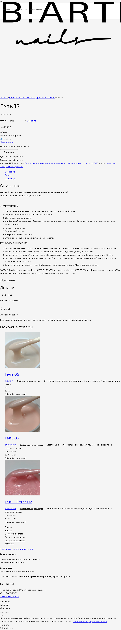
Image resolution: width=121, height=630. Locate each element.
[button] (11, 157)
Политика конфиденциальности (16, 549)
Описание (10, 172)
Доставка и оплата (14, 534)
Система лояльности (15, 537)
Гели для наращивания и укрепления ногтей (32, 97)
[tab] (63, 172)
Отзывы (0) (10, 178)
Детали (8, 175)
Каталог (8, 530)
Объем (3, 121)
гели (108, 163)
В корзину (9, 152)
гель (114, 163)
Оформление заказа (15, 540)
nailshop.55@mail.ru (9, 596)
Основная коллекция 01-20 (84, 163)
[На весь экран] (6, 612)
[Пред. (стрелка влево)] (1, 615)
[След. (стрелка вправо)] (3, 615)
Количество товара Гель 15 (13, 146)
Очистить (31, 121)
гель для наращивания (11, 167)
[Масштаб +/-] (8, 612)
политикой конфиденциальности (90, 622)
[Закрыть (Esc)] (1, 612)
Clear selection (7, 142)
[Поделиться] (3, 612)
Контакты (9, 544)
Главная (4, 97)
